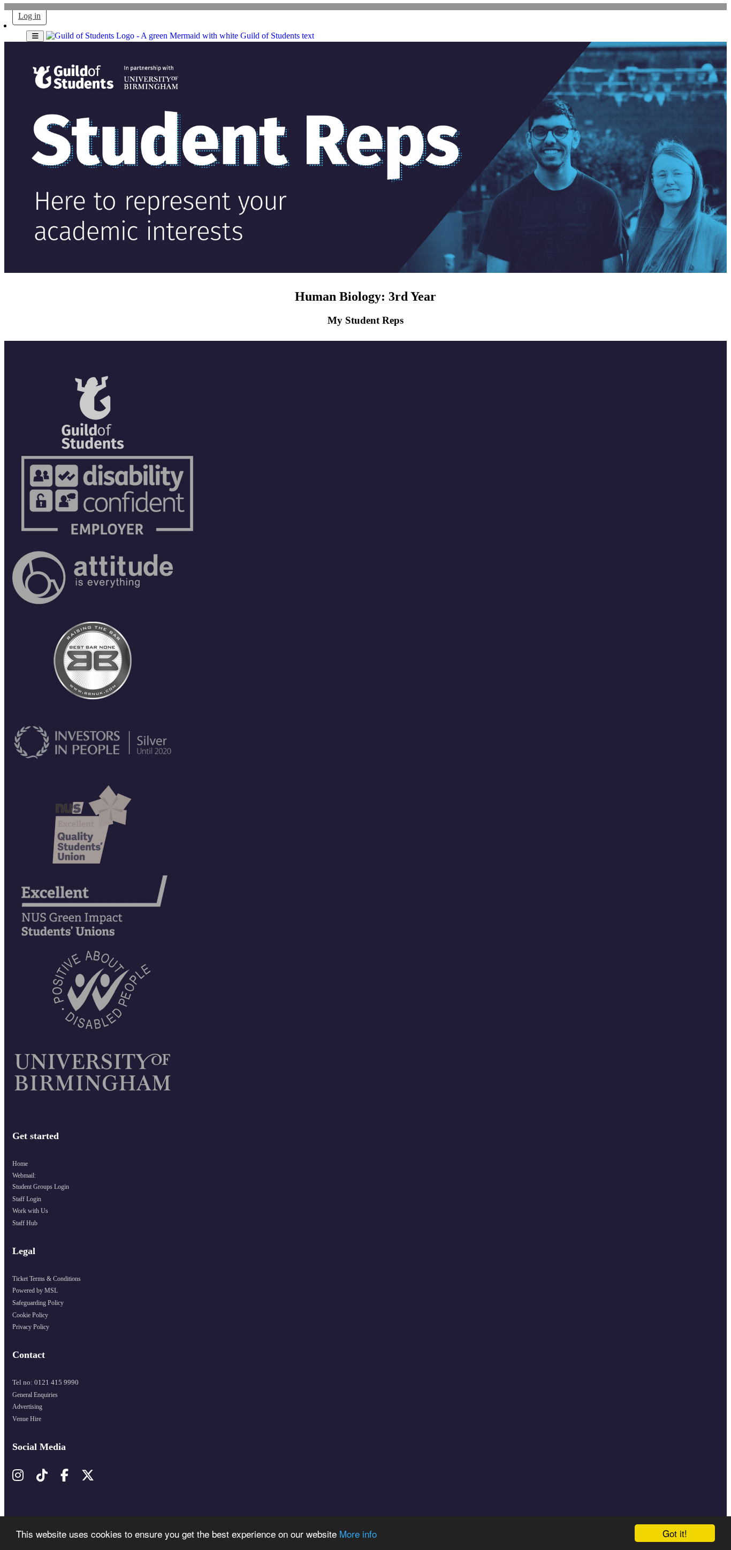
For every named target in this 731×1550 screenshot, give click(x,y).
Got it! (675, 1533)
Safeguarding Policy (38, 1303)
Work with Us (30, 1211)
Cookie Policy (30, 1315)
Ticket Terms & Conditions (46, 1278)
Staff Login (26, 1199)
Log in (29, 15)
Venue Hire (26, 1419)
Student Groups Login (40, 1186)
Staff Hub (24, 1223)
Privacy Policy (30, 1327)
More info (358, 1533)
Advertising (27, 1406)
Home (20, 1163)
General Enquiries (35, 1395)
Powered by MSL (35, 1290)
